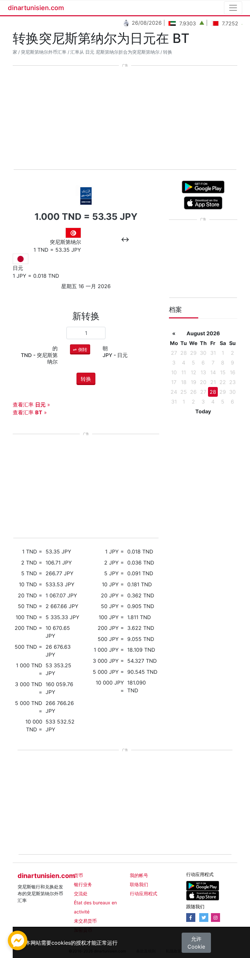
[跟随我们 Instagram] (215, 917)
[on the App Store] (203, 202)
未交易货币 (85, 921)
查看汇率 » (31, 404)
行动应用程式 (143, 893)
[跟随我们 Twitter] (203, 917)
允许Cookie (196, 943)
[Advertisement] (125, 118)
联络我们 (139, 884)
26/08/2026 (140, 23)
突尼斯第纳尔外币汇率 (43, 52)
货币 (78, 875)
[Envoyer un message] (17, 940)
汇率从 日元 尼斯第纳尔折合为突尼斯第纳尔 (115, 52)
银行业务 (83, 884)
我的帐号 (139, 875)
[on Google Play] (203, 186)
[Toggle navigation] (233, 7)
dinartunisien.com (36, 8)
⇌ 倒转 (80, 349)
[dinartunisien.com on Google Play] (202, 885)
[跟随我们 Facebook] (190, 917)
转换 (167, 52)
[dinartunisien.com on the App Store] (202, 895)
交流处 (81, 893)
